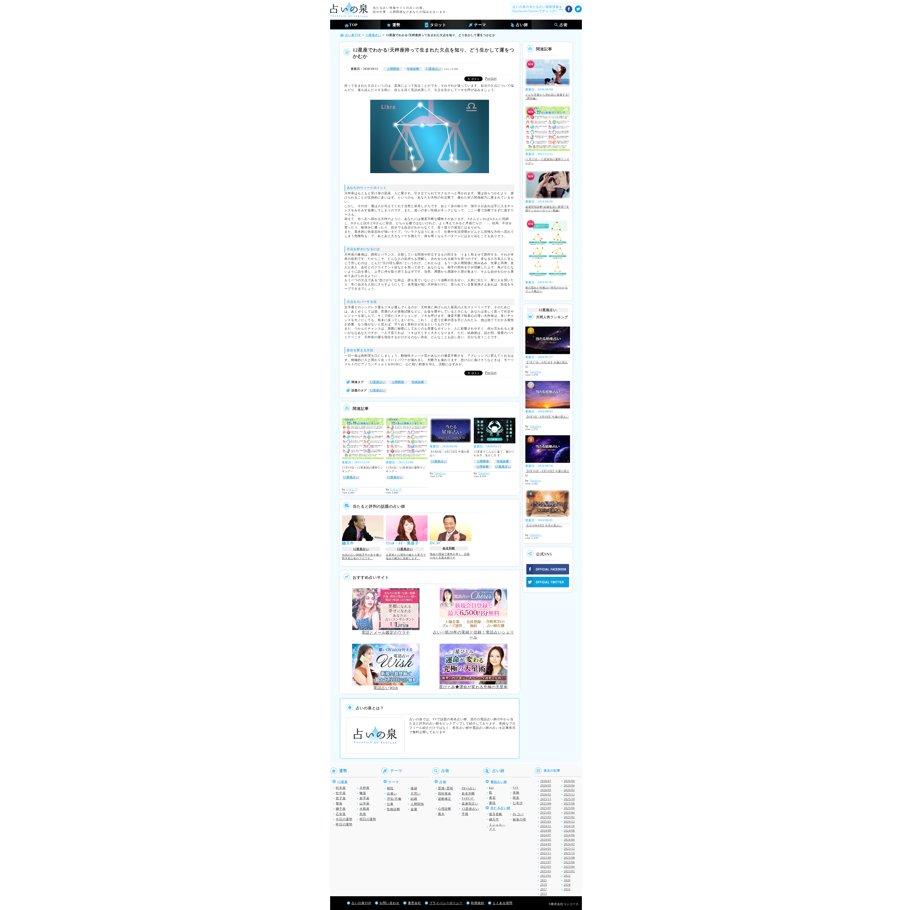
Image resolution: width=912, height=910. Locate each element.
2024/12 (569, 821)
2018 (567, 884)
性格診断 (413, 69)
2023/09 (545, 857)
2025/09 (545, 803)
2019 (543, 884)
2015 (543, 894)
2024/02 (569, 844)
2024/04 (569, 839)
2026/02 (569, 790)
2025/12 (569, 794)
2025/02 (569, 817)
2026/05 (545, 785)
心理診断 (483, 466)
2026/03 (545, 790)
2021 (543, 880)
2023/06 (569, 862)
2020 (567, 880)
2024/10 (569, 826)
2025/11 (545, 799)
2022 (567, 875)
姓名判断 (449, 548)
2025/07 (545, 808)
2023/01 (545, 875)
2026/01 (545, 794)
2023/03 (545, 871)
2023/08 (569, 857)
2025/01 (545, 821)
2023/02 (569, 871)
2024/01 (545, 848)
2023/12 (569, 848)
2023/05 (545, 866)
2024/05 (545, 839)
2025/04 (569, 812)
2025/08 (569, 803)
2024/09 (545, 830)
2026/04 (569, 785)
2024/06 (569, 835)
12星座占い (433, 69)
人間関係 (393, 69)
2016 (567, 889)
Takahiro (440, 473)
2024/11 (545, 826)
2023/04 (569, 866)
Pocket (491, 78)
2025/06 (569, 808)
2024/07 (545, 835)
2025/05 (545, 812)
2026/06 (569, 781)
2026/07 (545, 781)
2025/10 (569, 799)
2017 (543, 889)
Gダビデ (352, 489)
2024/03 (545, 844)
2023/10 (569, 853)
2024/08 (569, 830)
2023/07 (545, 862)
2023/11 (545, 853)
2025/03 (545, 817)
